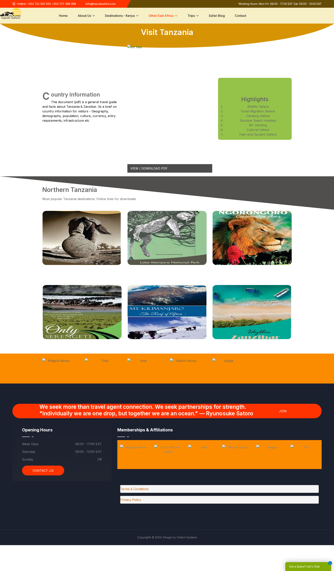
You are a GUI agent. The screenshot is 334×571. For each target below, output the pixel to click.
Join (283, 411)
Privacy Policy (130, 500)
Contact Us (43, 471)
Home (63, 16)
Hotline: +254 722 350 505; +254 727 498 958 (46, 3)
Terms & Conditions (134, 489)
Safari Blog (217, 16)
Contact (240, 16)
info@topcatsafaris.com (101, 3)
